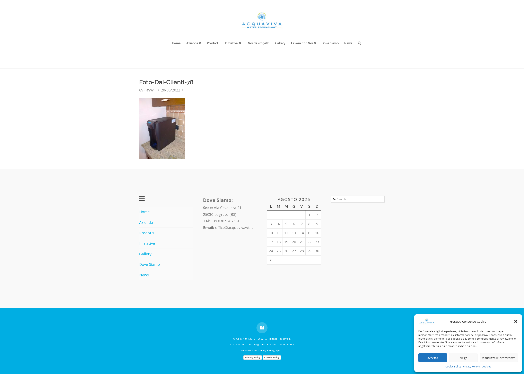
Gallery (145, 253)
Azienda (146, 222)
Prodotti (146, 232)
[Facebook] (262, 327)
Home (144, 211)
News (144, 275)
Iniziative (147, 243)
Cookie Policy (453, 366)
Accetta (432, 358)
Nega (463, 358)
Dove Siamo (149, 264)
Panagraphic (275, 350)
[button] (516, 321)
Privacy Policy (252, 357)
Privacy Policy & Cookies (477, 366)
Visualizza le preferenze (499, 358)
